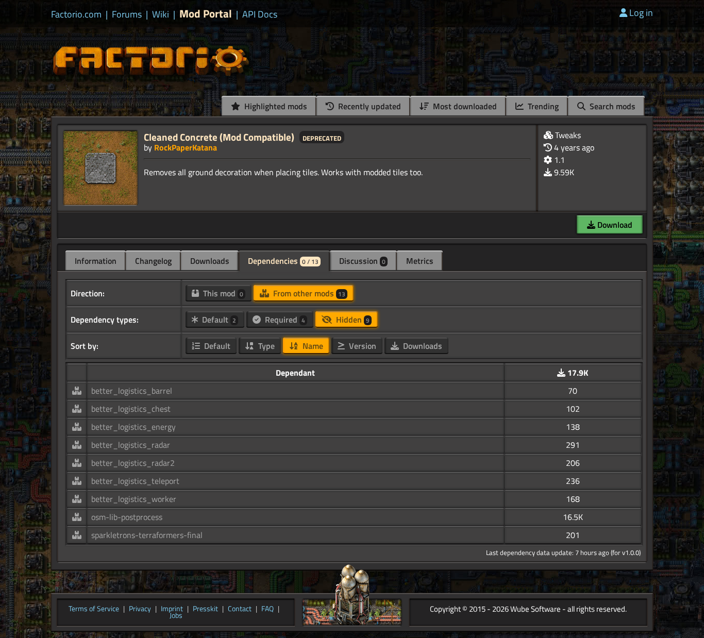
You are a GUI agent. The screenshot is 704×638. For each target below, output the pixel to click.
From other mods (308, 293)
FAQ (267, 609)
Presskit (205, 609)
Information (95, 261)
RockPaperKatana (185, 147)
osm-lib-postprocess (126, 517)
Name (311, 346)
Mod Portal (205, 13)
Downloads (209, 261)
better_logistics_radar (130, 445)
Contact (240, 609)
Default (218, 319)
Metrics (419, 261)
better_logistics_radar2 (133, 463)
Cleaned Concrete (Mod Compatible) (219, 136)
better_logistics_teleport (135, 481)
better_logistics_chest (131, 408)
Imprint (172, 609)
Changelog (153, 261)
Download (613, 225)
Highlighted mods (274, 106)
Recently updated (368, 106)
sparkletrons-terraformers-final (147, 535)
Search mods (611, 106)
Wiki (160, 14)
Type (265, 346)
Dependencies (283, 261)
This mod (222, 293)
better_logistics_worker (133, 499)
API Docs (259, 14)
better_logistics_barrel (131, 390)
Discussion (362, 261)
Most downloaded (464, 106)
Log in (641, 13)
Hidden (352, 319)
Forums (127, 14)
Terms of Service (94, 609)
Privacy (140, 609)
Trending (542, 106)
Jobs (176, 615)
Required (284, 319)
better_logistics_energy (133, 427)
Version (361, 346)
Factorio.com (76, 14)
